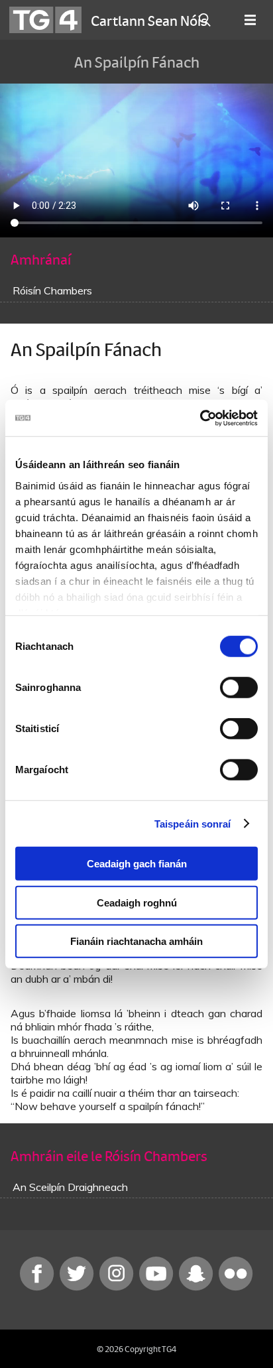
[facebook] (38, 1287)
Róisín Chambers (52, 290)
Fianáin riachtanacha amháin (136, 941)
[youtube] (157, 1287)
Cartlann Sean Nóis (149, 20)
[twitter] (78, 1287)
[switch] (239, 687)
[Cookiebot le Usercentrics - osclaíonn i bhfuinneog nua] (200, 417)
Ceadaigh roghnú (137, 902)
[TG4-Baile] (45, 20)
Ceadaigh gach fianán (137, 863)
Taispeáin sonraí (192, 823)
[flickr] (236, 1287)
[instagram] (117, 1287)
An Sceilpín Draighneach (70, 1187)
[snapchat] (197, 1287)
